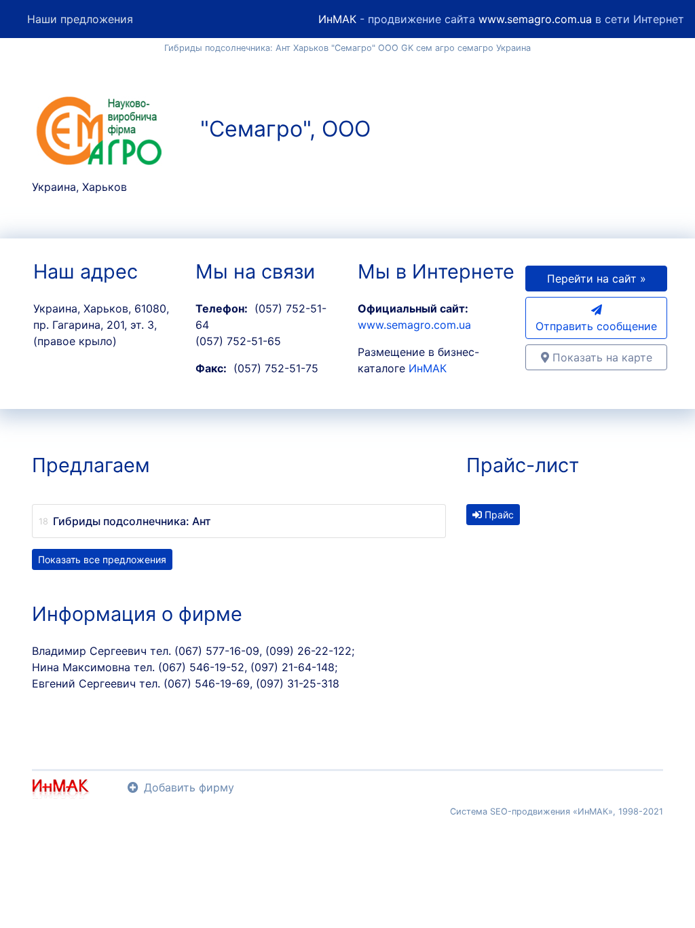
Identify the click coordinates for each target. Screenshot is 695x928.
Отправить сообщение (596, 326)
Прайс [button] (498, 514)
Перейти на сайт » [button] (596, 278)
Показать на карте (600, 357)
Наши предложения (80, 19)
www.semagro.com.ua (535, 19)
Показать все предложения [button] (102, 559)
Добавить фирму (189, 787)
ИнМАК (337, 19)
